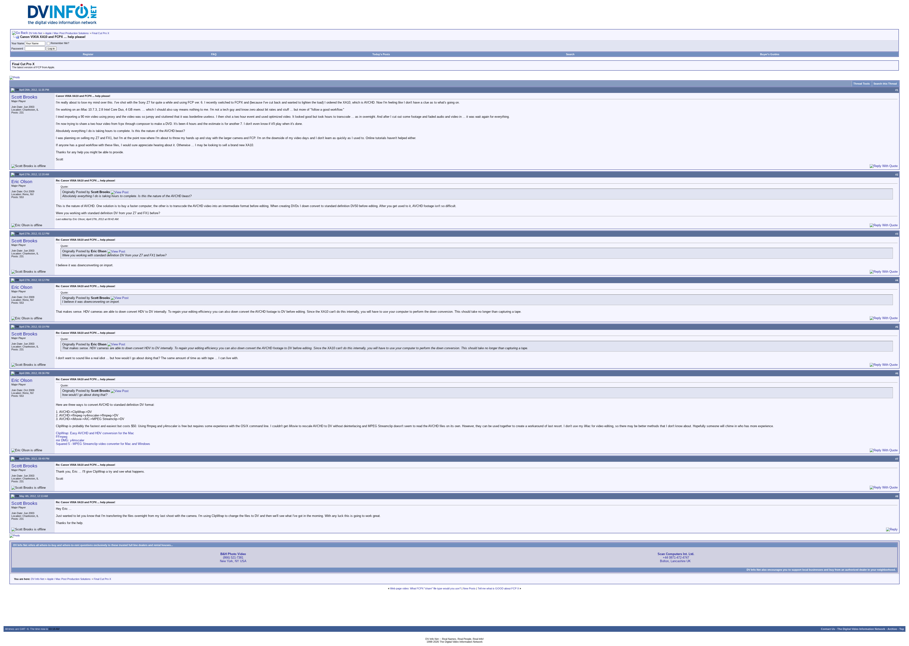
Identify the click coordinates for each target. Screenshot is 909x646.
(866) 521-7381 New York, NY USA (233, 557)
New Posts (469, 588)
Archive (892, 629)
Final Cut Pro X (100, 33)
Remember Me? (60, 43)
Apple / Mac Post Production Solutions (67, 33)
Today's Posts (381, 54)
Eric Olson (21, 181)
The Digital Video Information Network (861, 629)
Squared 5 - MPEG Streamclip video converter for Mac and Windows (103, 444)
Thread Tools (861, 83)
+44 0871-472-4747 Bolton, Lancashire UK (676, 557)
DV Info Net (35, 33)
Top (901, 629)
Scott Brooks (24, 97)
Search (570, 54)
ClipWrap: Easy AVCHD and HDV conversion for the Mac (95, 433)
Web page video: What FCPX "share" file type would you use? (425, 588)
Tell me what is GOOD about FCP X (498, 588)
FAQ (214, 54)
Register (88, 54)
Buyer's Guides (769, 54)
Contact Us (828, 629)
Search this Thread (885, 83)
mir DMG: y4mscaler (70, 440)
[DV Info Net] (62, 24)
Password (17, 48)
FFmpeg (61, 436)
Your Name (17, 43)
